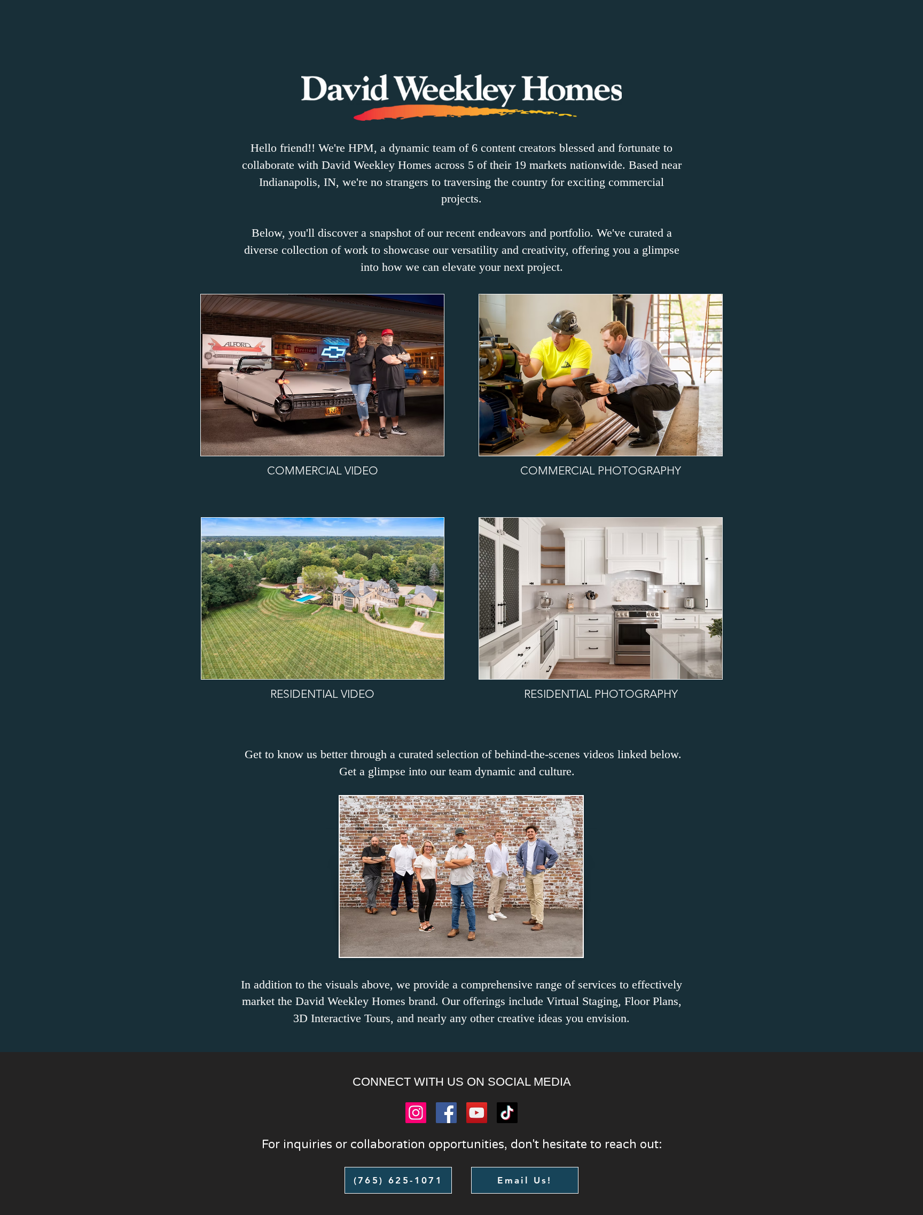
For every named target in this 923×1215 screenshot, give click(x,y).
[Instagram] (415, 1112)
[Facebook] (446, 1112)
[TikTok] (507, 1112)
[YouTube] (476, 1112)
